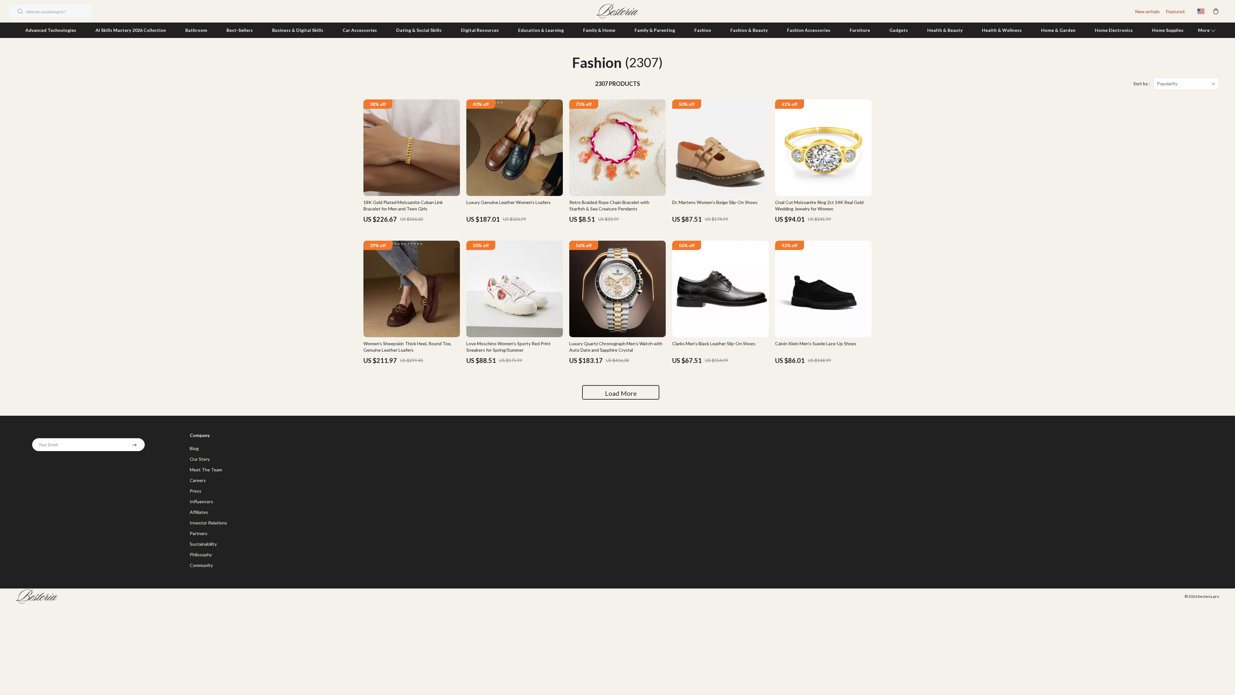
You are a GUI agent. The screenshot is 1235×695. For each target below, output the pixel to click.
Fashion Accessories (808, 30)
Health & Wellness (1002, 30)
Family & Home (599, 30)
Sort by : (1141, 83)
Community (201, 565)
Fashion (702, 30)
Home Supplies (1168, 30)
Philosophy (201, 554)
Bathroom (196, 30)
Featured (1175, 11)
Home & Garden (1058, 30)
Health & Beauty (945, 30)
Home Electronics (1114, 30)
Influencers (201, 501)
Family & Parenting (655, 30)
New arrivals (1147, 11)
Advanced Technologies (50, 30)
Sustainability (203, 544)
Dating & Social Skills (419, 30)
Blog (194, 448)
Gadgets (898, 30)
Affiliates (199, 512)
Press (195, 491)
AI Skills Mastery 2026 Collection (131, 30)
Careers (198, 480)
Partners (198, 533)
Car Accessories (360, 30)
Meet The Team (206, 469)
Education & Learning (541, 30)
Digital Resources (480, 30)
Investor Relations (208, 522)
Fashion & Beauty (749, 30)
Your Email (48, 444)
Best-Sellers (239, 30)
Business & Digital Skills (297, 30)
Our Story (200, 459)
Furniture (860, 30)
